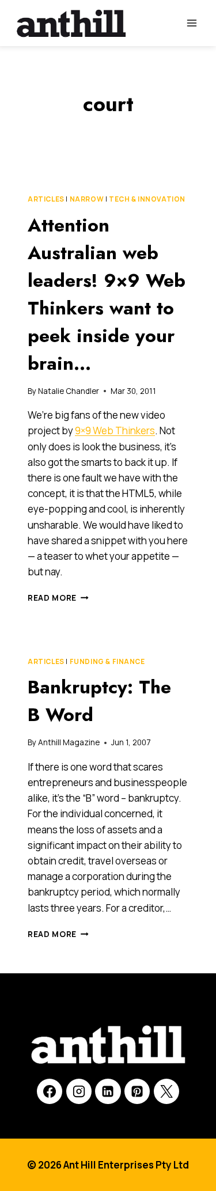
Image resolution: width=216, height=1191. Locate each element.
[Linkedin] (107, 1091)
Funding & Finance (107, 661)
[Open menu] (191, 23)
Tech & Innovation (147, 199)
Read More (58, 598)
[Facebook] (49, 1091)
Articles (46, 199)
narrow (87, 199)
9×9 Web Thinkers (115, 430)
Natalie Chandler (68, 391)
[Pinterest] (137, 1091)
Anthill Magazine (69, 742)
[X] (166, 1091)
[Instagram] (79, 1091)
